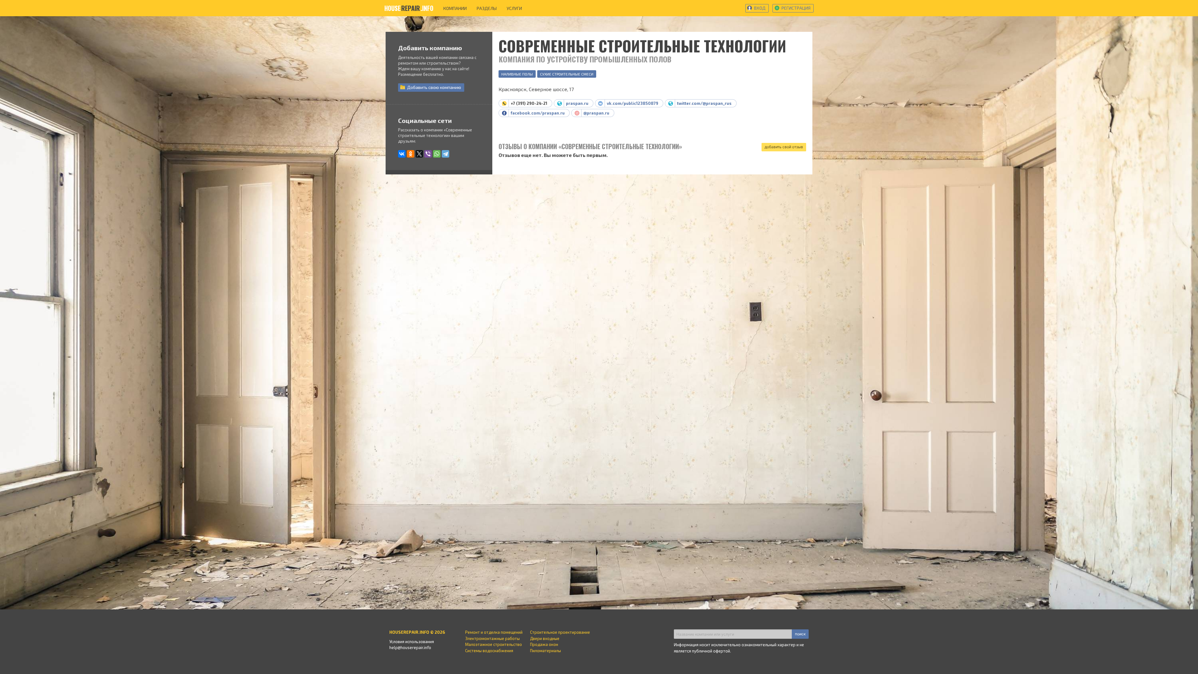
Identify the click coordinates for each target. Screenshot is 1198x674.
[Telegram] (445, 154)
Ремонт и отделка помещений (494, 632)
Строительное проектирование (560, 632)
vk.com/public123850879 (632, 103)
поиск (800, 634)
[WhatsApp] (437, 154)
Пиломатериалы (545, 650)
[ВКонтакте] (402, 154)
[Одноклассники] (410, 154)
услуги (514, 8)
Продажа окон (544, 644)
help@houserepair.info (410, 647)
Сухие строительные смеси (566, 74)
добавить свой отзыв (784, 146)
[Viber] (428, 154)
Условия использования (411, 641)
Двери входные (544, 638)
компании (455, 8)
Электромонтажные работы (492, 638)
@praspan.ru (596, 113)
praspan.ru (577, 103)
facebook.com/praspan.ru (538, 113)
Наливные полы (517, 74)
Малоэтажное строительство (493, 644)
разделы (487, 8)
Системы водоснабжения (489, 650)
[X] (419, 154)
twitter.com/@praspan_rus (704, 103)
